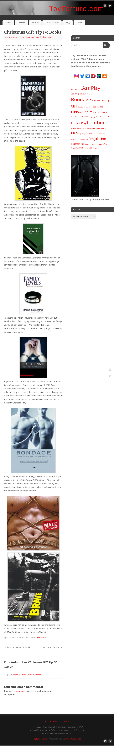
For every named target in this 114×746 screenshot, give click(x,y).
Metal (82, 128)
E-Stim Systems (100, 112)
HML (107, 117)
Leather (96, 122)
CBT (74, 106)
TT (80, 148)
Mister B (94, 128)
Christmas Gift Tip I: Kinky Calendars (26, 674)
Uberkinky (84, 148)
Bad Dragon (76, 94)
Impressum (55, 721)
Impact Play (78, 123)
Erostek (81, 117)
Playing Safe (101, 133)
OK (105, 45)
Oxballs (90, 133)
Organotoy (82, 134)
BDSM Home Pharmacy (51, 647)
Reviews (21, 22)
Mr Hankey (102, 129)
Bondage (81, 99)
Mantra (66, 739)
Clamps (86, 107)
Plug (87, 139)
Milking (87, 129)
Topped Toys (75, 148)
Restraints (77, 143)
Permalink (41, 637)
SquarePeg (102, 144)
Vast (90, 148)
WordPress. (76, 739)
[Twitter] (110, 6)
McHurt (74, 128)
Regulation (97, 138)
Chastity (80, 107)
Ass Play (91, 88)
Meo (78, 128)
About (79, 22)
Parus (96, 133)
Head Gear (100, 116)
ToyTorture (14, 37)
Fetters (86, 116)
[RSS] (104, 75)
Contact (43, 721)
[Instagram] (105, 6)
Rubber (86, 144)
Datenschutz (68, 721)
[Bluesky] (82, 75)
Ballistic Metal (85, 94)
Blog (67, 22)
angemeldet (19, 690)
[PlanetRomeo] (98, 75)
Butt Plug (105, 100)
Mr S (74, 133)
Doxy (80, 112)
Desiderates (98, 107)
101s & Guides (52, 22)
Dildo (75, 112)
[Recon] (93, 75)
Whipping (96, 148)
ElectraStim (74, 117)
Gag (91, 117)
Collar (90, 107)
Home (8, 22)
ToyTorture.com (40, 739)
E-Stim (87, 112)
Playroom (75, 139)
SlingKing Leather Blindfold (17, 647)
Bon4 (92, 94)
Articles (35, 22)
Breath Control (95, 101)
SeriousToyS (93, 144)
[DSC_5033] (85, 195)
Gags (94, 117)
